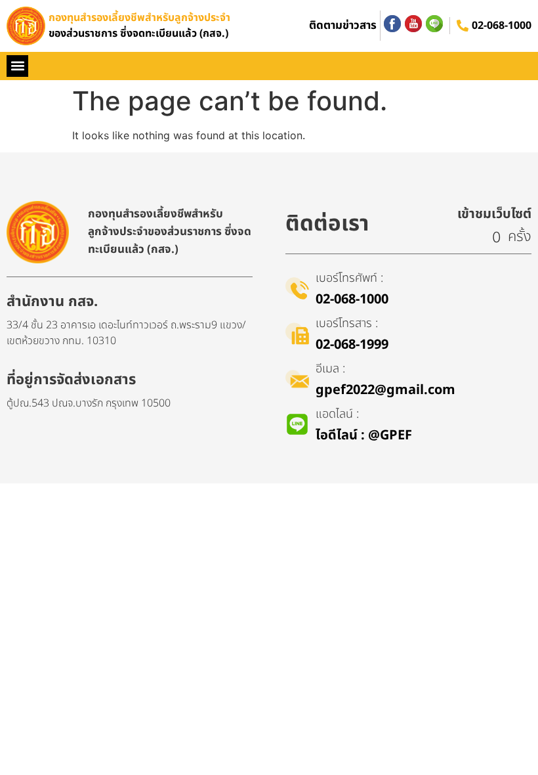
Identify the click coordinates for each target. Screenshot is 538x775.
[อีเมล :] (297, 379)
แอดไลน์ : (337, 414)
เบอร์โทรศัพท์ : (349, 278)
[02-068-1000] (462, 26)
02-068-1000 (501, 25)
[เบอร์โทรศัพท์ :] (297, 288)
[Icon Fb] (392, 23)
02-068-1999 (352, 345)
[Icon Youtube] (413, 23)
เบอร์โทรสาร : (347, 323)
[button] (17, 66)
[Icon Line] (434, 23)
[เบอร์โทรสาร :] (297, 333)
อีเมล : (330, 369)
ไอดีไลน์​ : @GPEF (364, 435)
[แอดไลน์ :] (297, 424)
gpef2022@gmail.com (385, 390)
